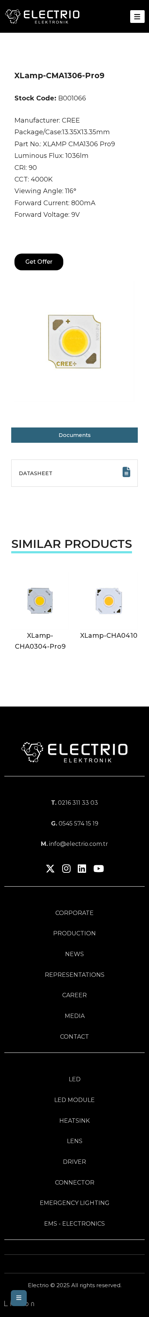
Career (74, 995)
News (74, 954)
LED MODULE (74, 1100)
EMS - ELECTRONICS (74, 1223)
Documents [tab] (75, 435)
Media (75, 1015)
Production (74, 933)
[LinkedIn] (82, 870)
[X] (50, 870)
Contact (74, 1036)
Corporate (74, 913)
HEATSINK (74, 1120)
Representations (75, 974)
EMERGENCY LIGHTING (75, 1202)
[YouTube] (98, 870)
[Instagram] (66, 870)
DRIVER (74, 1161)
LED (75, 1079)
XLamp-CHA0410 (108, 636)
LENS (74, 1141)
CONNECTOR (74, 1182)
